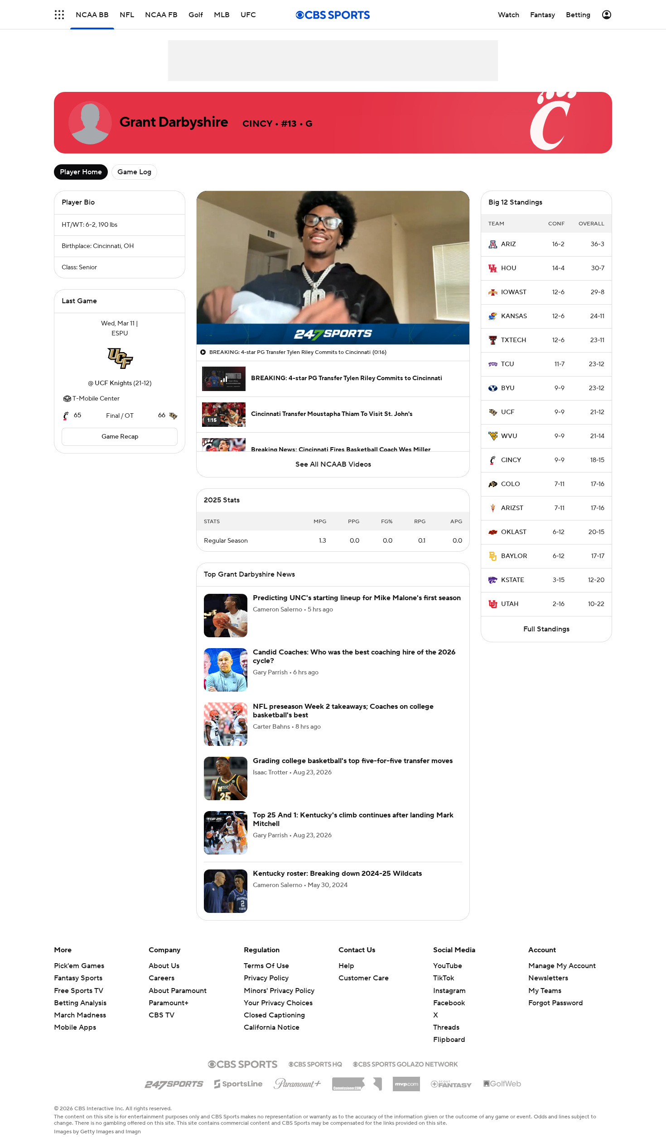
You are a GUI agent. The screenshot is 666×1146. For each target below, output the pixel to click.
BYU (508, 388)
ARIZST (512, 508)
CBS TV (161, 1015)
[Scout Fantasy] (452, 1083)
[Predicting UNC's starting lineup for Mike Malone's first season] (225, 615)
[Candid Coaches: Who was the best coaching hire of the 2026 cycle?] (225, 670)
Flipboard (449, 1039)
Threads (446, 1027)
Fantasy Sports (78, 978)
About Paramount (178, 990)
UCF (508, 412)
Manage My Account (562, 965)
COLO (510, 484)
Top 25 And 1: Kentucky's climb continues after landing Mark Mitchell (353, 819)
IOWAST (513, 292)
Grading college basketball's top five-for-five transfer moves (353, 760)
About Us (164, 965)
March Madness (80, 1015)
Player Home (81, 172)
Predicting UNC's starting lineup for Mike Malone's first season (357, 597)
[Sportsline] (238, 1082)
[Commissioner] (357, 1080)
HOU (508, 268)
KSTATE (512, 580)
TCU (507, 364)
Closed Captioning (274, 1006)
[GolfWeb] (502, 1084)
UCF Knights (113, 383)
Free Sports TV (78, 990)
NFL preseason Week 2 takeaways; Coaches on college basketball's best (343, 711)
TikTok (443, 978)
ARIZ (508, 244)
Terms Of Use (266, 965)
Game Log (134, 172)
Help (346, 965)
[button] (59, 14)
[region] (333, 267)
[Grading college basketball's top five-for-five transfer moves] (225, 778)
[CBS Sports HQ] (315, 1063)
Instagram (449, 990)
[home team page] (119, 358)
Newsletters (548, 978)
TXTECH (513, 340)
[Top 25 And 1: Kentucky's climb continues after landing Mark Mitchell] (225, 833)
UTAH (510, 604)
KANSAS (514, 316)
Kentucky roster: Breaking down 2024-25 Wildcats (337, 873)
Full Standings (546, 629)
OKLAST (513, 532)
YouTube (447, 965)
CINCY (511, 460)
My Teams (544, 990)
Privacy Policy (266, 978)
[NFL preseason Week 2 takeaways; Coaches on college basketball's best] (225, 724)
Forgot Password (555, 1003)
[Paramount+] (297, 1081)
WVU (509, 436)
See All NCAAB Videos (333, 464)
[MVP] (406, 1080)
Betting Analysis (80, 1003)
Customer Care (363, 978)
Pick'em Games (79, 965)
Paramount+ (168, 1003)
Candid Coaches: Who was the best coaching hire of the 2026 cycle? (354, 656)
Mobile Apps (75, 1027)
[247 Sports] (174, 1082)
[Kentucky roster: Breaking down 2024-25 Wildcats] (225, 891)
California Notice (271, 1018)
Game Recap (119, 437)
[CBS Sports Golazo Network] (405, 1063)
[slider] (333, 318)
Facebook (449, 1003)
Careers (161, 978)
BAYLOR (514, 556)
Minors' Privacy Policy (279, 990)
